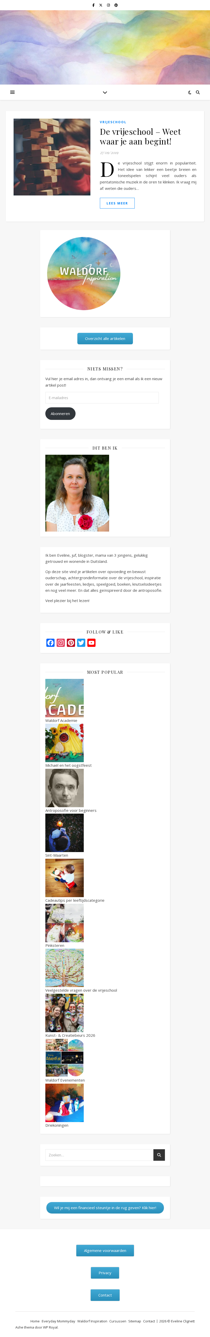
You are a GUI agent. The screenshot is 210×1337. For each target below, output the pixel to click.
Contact (149, 1321)
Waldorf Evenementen (65, 1080)
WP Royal (50, 1327)
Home (35, 1321)
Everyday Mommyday (58, 1321)
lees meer (117, 203)
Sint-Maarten (56, 855)
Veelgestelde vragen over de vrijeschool (81, 990)
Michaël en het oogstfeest (68, 765)
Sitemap (134, 1321)
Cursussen (117, 1321)
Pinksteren (54, 945)
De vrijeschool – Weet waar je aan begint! (140, 136)
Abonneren (60, 413)
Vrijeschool (113, 122)
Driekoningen (56, 1125)
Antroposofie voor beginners (71, 810)
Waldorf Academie (61, 720)
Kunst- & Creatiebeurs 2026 (70, 1035)
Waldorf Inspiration (92, 1321)
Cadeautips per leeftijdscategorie (74, 900)
